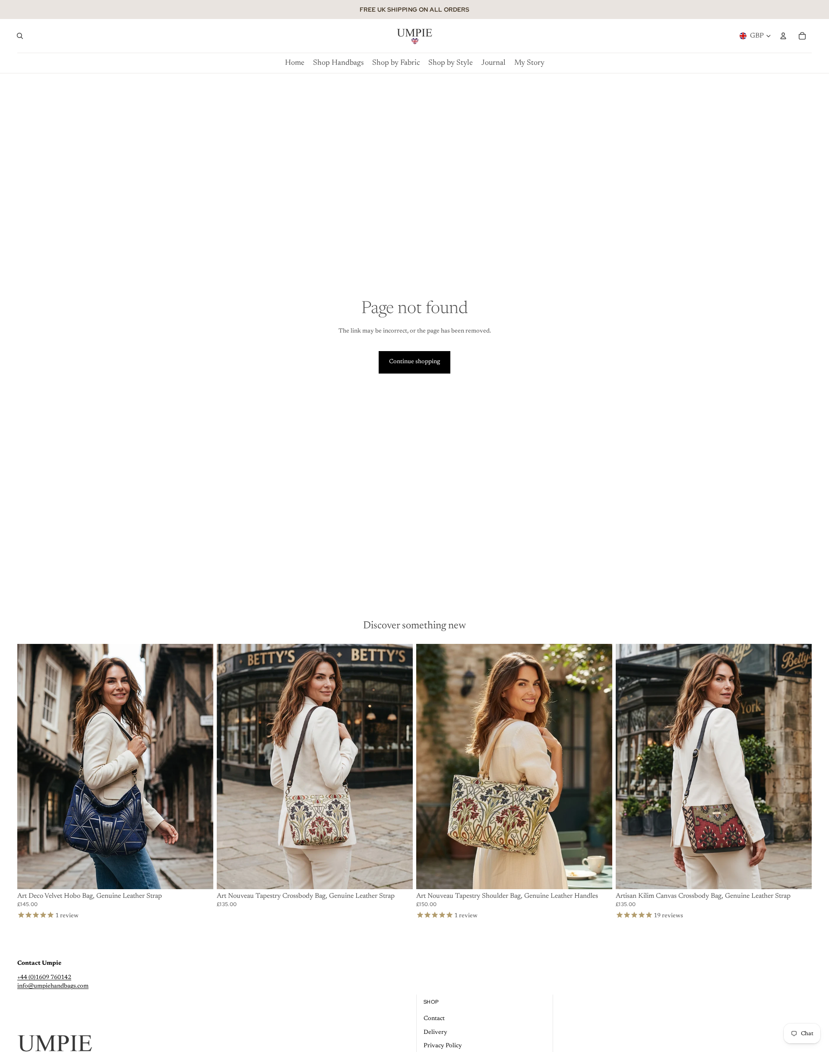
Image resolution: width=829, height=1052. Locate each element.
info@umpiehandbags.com (53, 986)
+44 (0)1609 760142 (44, 978)
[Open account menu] (783, 35)
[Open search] (19, 35)
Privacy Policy (443, 1046)
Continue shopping (414, 362)
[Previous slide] (30, 766)
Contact (434, 1019)
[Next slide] (200, 766)
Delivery (435, 1033)
